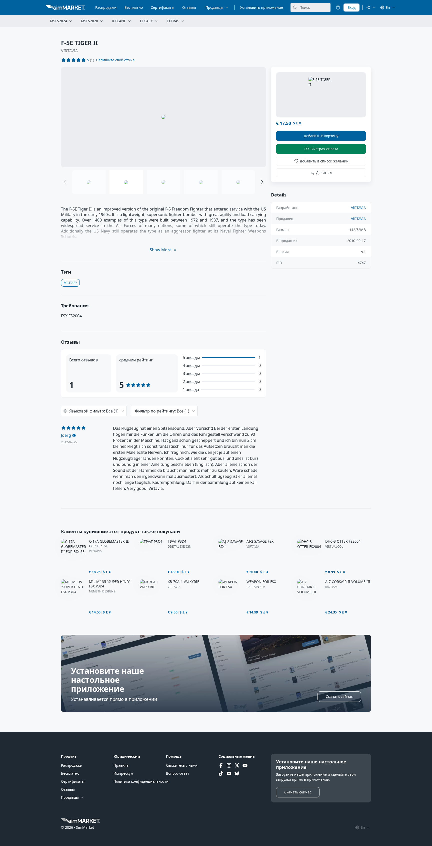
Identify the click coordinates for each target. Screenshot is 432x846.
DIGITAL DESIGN (179, 547)
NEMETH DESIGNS (102, 591)
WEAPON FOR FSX (261, 581)
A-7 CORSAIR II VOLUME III (347, 581)
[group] (163, 117)
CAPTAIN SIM (255, 587)
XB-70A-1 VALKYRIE (183, 581)
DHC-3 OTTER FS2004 (342, 541)
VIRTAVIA (69, 51)
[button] (115, 60)
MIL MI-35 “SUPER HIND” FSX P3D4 (109, 583)
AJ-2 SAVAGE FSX (260, 541)
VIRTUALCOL (334, 547)
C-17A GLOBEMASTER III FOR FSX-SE (109, 543)
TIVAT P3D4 (177, 541)
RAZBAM (331, 587)
